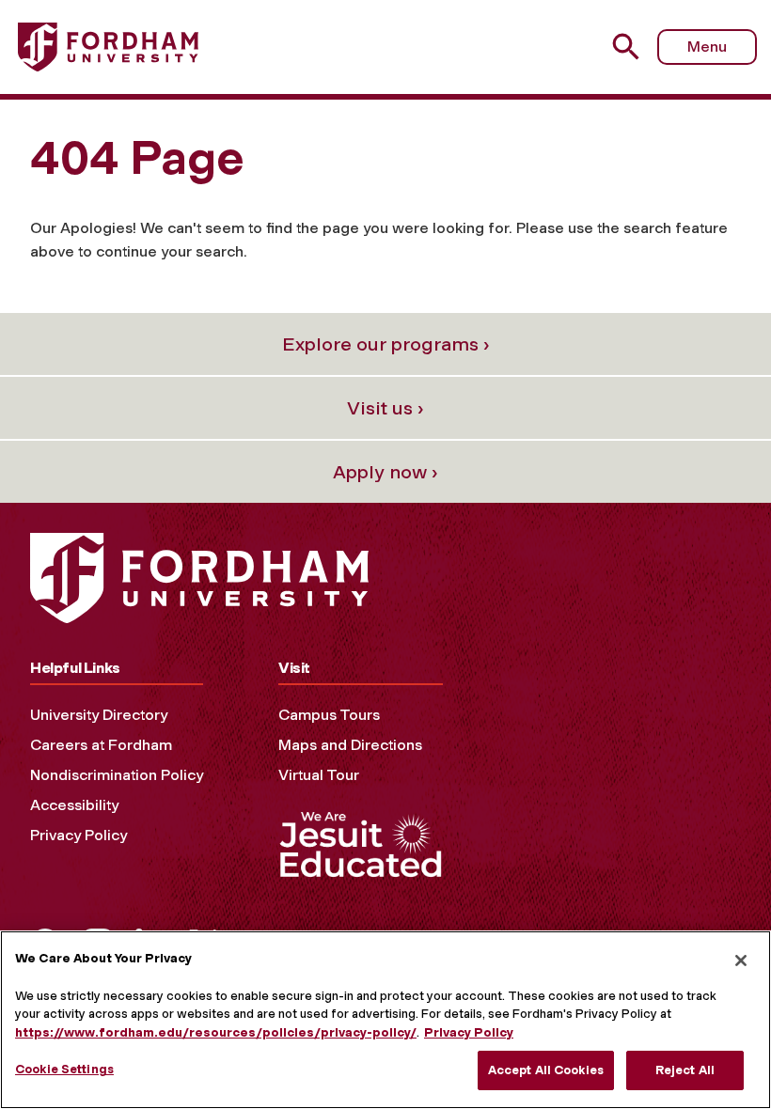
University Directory (98, 715)
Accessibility (74, 805)
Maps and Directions (350, 745)
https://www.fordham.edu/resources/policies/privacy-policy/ (216, 1032)
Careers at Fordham (101, 745)
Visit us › (385, 408)
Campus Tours (329, 715)
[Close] (741, 960)
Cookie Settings (64, 1069)
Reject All (685, 1070)
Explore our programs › (386, 344)
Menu (707, 46)
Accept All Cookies (546, 1070)
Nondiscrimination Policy (116, 775)
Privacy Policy (78, 835)
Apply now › (385, 472)
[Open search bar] (628, 46)
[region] (385, 1019)
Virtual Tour (318, 775)
